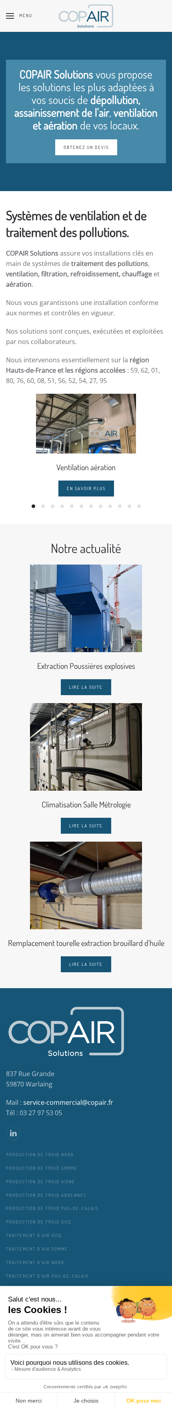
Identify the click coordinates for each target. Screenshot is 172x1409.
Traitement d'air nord (35, 1262)
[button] (19, 16)
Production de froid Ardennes (46, 1195)
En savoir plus (86, 488)
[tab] (33, 506)
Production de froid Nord (40, 1154)
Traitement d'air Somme (37, 1249)
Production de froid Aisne (40, 1181)
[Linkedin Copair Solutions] (13, 1133)
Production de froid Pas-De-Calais (52, 1208)
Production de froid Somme (42, 1168)
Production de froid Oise (39, 1222)
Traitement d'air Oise (34, 1235)
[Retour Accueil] (86, 16)
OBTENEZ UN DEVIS (86, 147)
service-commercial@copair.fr (68, 1102)
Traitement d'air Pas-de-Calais (47, 1276)
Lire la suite (86, 687)
